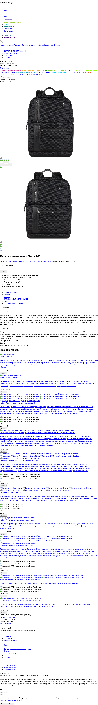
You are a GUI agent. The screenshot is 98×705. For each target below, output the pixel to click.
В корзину (4, 271)
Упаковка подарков (10, 653)
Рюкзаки (51, 261)
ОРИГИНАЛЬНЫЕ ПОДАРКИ (27, 75)
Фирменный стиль (10, 53)
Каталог (3, 45)
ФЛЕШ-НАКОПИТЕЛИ (75, 72)
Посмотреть (4, 10)
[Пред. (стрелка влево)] (1, 694)
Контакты (57, 45)
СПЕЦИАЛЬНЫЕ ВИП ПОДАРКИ (19, 261)
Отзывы (6, 651)
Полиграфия (8, 55)
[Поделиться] (4, 692)
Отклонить (4, 704)
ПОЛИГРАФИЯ (43, 72)
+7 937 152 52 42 (6, 623)
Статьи (6, 33)
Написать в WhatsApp (13, 45)
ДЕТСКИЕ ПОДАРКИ (8, 72)
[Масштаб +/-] (1, 692)
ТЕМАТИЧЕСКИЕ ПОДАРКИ (14, 303)
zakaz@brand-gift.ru (11, 669)
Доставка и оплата (28, 45)
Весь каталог (4, 68)
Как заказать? (8, 31)
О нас (51, 45)
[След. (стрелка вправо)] (2, 694)
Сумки (6, 301)
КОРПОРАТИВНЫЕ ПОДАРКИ (15, 51)
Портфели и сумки (39, 261)
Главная (3, 261)
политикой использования (9, 700)
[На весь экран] (2, 692)
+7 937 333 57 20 (10, 667)
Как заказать (8, 638)
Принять (11, 704)
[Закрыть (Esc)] (6, 692)
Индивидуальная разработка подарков (17, 649)
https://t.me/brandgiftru (7, 617)
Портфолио (8, 29)
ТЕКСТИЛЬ (71, 70)
